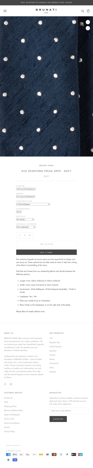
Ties (51, 338)
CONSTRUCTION (24, 201)
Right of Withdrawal (12, 414)
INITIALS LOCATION (26, 224)
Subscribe (58, 419)
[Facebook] (5, 384)
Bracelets (53, 350)
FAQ (6, 402)
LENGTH (20, 186)
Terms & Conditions (11, 423)
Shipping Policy (10, 406)
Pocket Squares (55, 346)
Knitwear (53, 371)
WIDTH (19, 194)
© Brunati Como (13, 451)
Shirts (52, 367)
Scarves (52, 355)
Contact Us (8, 398)
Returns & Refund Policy (13, 410)
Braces (52, 359)
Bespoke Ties (55, 342)
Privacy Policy (9, 431)
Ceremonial (54, 363)
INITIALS (21, 216)
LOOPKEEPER (23, 209)
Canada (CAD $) (12, 445)
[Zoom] (88, 22)
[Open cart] (88, 10)
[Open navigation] (5, 11)
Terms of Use (9, 418)
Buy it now (46, 252)
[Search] (82, 11)
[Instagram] (11, 384)
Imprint (7, 427)
